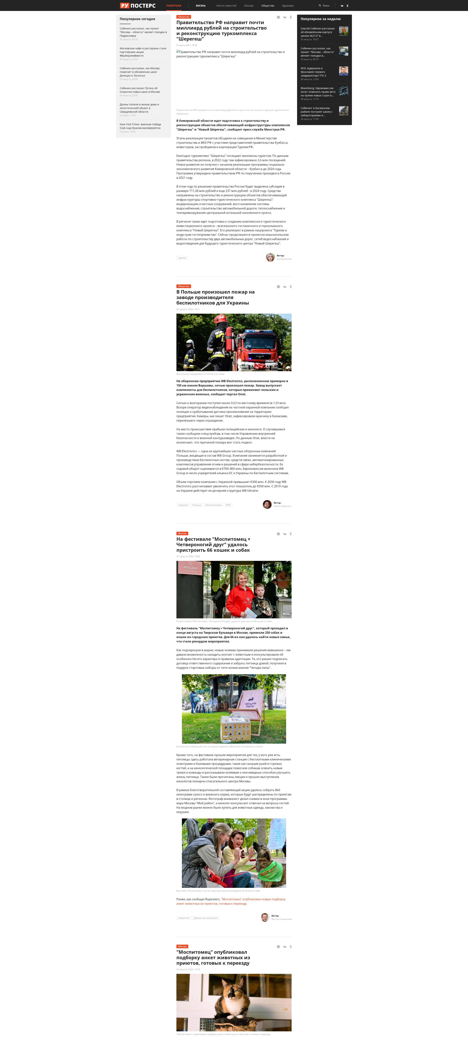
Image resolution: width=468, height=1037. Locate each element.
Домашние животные (206, 917)
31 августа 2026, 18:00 (188, 556)
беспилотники (214, 504)
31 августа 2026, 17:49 (188, 969)
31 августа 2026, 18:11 (188, 309)
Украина (183, 504)
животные (183, 917)
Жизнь (201, 5)
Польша (196, 504)
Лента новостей (226, 5)
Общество (267, 5)
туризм (182, 257)
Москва (249, 5)
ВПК (228, 504)
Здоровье (288, 5)
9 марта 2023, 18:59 (186, 45)
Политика (173, 5)
